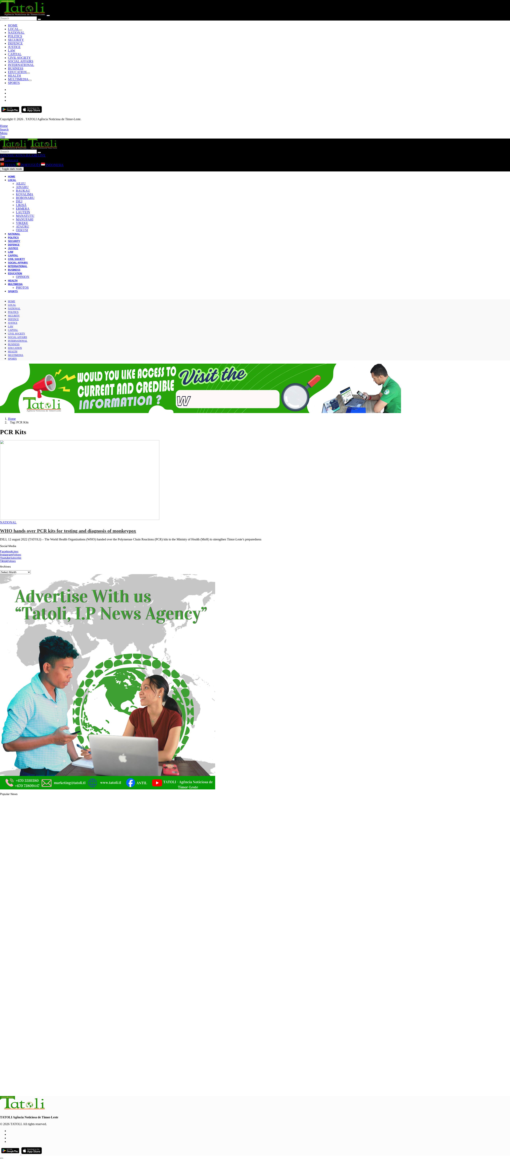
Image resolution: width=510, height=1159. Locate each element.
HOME (13, 25)
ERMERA (22, 208)
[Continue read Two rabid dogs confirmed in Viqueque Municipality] (23, 1028)
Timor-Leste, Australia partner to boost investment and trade (46, 991)
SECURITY (16, 39)
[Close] (48, 15)
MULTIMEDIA (18, 79)
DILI (19, 201)
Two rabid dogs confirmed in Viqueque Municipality (40, 1039)
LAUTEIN (23, 212)
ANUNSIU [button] (7, 155)
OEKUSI (22, 230)
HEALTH (14, 75)
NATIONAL (16, 32)
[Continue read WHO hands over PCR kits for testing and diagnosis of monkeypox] (79, 518)
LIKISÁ (21, 205)
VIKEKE (22, 223)
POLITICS (15, 36)
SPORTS (14, 83)
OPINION (22, 276)
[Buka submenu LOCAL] (20, 30)
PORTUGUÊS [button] (30, 165)
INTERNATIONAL (21, 65)
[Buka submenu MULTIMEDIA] (30, 80)
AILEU (21, 183)
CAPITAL (15, 54)
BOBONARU (25, 198)
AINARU (22, 187)
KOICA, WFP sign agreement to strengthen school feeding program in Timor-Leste (60, 1088)
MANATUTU (25, 215)
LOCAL (13, 29)
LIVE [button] (41, 155)
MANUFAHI (24, 219)
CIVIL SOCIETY (19, 57)
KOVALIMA (24, 194)
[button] (4, 126)
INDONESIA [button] (54, 165)
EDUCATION (17, 72)
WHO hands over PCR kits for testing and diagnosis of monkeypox (68, 530)
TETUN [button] (10, 165)
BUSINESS (15, 68)
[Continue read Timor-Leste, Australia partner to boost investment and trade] (23, 980)
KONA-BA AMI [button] (26, 155)
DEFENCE (15, 43)
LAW (11, 50)
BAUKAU (23, 190)
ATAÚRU (22, 226)
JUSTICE (14, 47)
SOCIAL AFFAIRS (20, 61)
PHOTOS (22, 287)
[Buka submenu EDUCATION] (28, 73)
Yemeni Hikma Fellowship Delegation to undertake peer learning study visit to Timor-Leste (64, 891)
